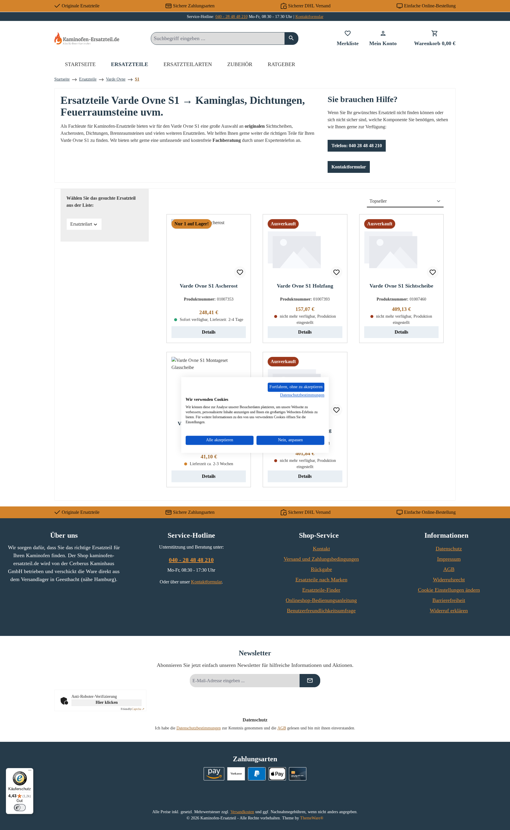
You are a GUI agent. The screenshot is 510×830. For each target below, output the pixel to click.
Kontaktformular (309, 16)
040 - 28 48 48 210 (231, 16)
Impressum (449, 559)
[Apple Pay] (277, 773)
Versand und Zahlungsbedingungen (321, 559)
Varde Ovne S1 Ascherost (209, 286)
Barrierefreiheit (448, 600)
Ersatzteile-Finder (321, 590)
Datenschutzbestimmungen (198, 728)
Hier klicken (107, 702)
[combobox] (218, 38)
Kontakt (321, 549)
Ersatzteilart (81, 224)
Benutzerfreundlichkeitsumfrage (321, 611)
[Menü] (29, 771)
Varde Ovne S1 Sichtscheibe (401, 286)
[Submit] (310, 680)
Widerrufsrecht (449, 580)
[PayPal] (256, 773)
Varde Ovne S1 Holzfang (305, 286)
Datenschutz (449, 549)
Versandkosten (242, 812)
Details (208, 331)
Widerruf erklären (449, 611)
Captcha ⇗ (132, 709)
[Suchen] (291, 38)
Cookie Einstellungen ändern (449, 590)
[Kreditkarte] (297, 773)
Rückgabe (321, 569)
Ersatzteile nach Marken (321, 580)
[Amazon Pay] (214, 773)
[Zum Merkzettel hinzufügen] (240, 272)
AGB (449, 569)
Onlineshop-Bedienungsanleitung (321, 600)
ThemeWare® (311, 818)
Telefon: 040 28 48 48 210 (356, 145)
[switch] (20, 807)
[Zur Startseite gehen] (86, 38)
